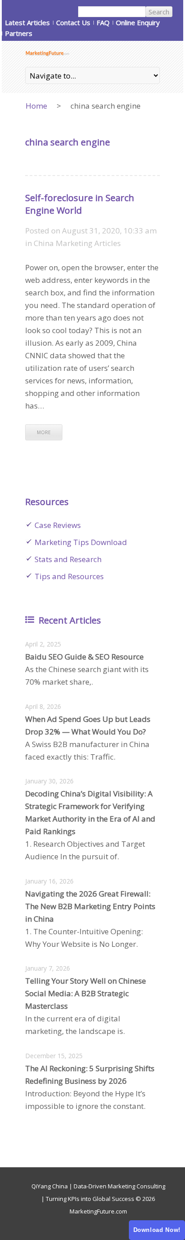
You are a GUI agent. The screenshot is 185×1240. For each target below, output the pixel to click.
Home (36, 106)
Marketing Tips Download (81, 542)
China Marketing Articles (77, 243)
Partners (18, 33)
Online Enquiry (138, 22)
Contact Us (73, 22)
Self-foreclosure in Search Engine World (79, 204)
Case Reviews (58, 525)
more (44, 432)
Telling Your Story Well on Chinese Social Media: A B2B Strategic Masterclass (85, 993)
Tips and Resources (69, 576)
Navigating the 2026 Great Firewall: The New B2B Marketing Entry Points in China (90, 906)
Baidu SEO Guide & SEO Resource (84, 656)
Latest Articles (27, 22)
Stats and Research (68, 559)
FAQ (103, 22)
